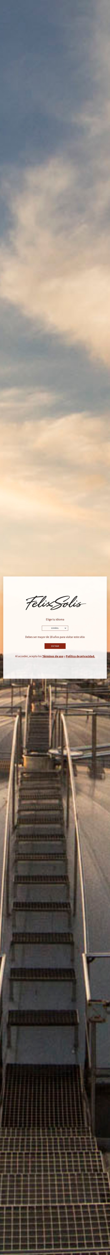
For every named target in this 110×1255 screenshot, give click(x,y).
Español (55, 628)
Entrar (55, 646)
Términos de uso (52, 656)
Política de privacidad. (80, 656)
